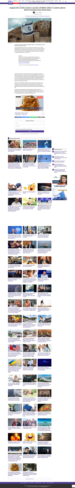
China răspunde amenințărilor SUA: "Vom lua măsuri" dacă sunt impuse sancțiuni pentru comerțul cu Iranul (15, 354)
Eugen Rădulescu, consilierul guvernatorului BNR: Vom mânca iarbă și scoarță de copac (60, 157)
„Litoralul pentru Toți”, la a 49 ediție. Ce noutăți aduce (29, 149)
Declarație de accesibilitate (50, 482)
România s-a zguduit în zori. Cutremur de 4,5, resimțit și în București (44, 193)
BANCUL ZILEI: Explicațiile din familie (29, 192)
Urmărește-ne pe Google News (45, 16)
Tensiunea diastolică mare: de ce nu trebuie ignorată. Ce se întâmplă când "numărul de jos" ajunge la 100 (14, 193)
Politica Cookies (31, 482)
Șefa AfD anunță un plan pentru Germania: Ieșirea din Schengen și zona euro (44, 324)
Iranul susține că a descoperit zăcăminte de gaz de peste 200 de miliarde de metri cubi (44, 413)
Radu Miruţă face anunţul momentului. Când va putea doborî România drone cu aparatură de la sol (28, 251)
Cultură (60, 0)
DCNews (10, 2)
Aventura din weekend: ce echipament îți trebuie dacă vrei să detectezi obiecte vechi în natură (44, 309)
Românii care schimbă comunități (48, 0)
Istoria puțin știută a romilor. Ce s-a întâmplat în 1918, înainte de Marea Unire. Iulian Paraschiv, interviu (44, 208)
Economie (33, 0)
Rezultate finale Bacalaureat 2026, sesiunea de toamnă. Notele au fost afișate (15, 413)
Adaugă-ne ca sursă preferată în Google (32, 16)
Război (23, 0)
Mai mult (43, 1)
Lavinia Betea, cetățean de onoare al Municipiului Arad (29, 428)
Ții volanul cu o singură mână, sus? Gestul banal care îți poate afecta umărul (14, 266)
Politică (19, 0)
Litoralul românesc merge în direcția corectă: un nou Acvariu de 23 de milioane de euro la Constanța (44, 385)
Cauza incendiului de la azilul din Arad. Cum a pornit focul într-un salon (29, 384)
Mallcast (38, 1)
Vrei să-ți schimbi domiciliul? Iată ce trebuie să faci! (29, 266)
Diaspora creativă (39, 0)
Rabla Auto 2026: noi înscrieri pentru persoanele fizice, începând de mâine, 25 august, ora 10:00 (29, 295)
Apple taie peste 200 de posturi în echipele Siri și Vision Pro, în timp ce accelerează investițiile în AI (44, 150)
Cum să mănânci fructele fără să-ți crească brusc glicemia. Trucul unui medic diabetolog (15, 324)
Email (42, 117)
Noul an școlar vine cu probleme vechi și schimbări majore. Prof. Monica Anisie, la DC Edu (44, 456)
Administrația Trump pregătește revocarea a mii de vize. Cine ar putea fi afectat (14, 150)
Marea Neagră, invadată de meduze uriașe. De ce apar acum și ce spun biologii (44, 368)
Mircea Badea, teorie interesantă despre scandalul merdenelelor (59, 161)
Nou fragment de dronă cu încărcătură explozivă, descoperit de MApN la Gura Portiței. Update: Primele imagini (30, 474)
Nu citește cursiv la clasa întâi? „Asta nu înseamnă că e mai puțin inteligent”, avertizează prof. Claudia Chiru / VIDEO (30, 280)
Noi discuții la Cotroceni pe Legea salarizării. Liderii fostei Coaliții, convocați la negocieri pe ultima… (33, 3)
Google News (24, 114)
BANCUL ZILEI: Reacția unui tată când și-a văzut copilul (29, 442)
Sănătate (56, 0)
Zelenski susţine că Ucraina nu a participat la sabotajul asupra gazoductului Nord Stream (29, 456)
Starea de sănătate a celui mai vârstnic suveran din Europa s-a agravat (14, 428)
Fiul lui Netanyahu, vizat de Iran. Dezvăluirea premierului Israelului (29, 236)
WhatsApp (34, 117)
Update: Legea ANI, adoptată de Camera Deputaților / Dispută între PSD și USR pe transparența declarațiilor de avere (44, 340)
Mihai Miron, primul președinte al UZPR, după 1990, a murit (14, 442)
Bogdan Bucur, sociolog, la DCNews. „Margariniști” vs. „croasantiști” (43, 279)
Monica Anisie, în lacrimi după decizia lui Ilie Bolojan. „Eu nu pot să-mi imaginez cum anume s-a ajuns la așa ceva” (15, 236)
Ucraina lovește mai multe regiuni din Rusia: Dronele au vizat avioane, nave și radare (14, 399)
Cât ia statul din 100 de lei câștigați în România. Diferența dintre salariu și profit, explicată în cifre (44, 295)
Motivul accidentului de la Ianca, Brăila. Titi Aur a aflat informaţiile (14, 279)
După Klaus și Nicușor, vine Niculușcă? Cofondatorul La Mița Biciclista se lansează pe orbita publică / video (60, 166)
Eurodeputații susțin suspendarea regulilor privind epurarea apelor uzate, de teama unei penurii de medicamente (15, 295)
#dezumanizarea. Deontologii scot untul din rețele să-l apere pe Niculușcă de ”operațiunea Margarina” (14, 474)
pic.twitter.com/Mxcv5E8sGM (24, 62)
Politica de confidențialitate (24, 482)
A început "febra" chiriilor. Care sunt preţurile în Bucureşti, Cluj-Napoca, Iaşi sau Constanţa (44, 354)
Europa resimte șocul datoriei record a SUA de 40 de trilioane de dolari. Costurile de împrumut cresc (30, 414)
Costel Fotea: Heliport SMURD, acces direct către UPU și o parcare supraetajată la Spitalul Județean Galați (14, 340)
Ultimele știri (15, 0)
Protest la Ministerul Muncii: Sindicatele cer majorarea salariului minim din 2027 (29, 368)
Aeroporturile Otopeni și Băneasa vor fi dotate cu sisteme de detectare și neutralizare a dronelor (44, 399)
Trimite (30, 131)
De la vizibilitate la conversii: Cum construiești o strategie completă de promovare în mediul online (30, 309)
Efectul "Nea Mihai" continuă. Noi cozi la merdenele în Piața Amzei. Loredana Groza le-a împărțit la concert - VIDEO (29, 354)
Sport (30, 1)
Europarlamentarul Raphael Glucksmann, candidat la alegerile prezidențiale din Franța (44, 443)
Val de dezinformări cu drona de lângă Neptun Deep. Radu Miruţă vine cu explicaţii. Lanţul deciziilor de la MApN (44, 251)
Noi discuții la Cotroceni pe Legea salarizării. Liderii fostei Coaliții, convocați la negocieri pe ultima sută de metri (60, 171)
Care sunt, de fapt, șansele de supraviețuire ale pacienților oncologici (14, 384)
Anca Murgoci (40, 12)
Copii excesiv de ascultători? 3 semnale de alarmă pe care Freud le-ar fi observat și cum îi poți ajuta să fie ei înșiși (29, 399)
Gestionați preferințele (38, 482)
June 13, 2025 (36, 64)
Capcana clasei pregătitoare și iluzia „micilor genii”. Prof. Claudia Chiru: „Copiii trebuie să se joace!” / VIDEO (29, 340)
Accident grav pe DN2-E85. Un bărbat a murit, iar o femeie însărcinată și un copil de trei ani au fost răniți (29, 165)
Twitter (27, 117)
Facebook (19, 117)
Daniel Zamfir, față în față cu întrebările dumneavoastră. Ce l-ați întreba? (44, 266)
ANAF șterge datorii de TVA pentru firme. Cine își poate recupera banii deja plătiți (43, 236)
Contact (44, 482)
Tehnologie (34, 1)
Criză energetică (27, 0)
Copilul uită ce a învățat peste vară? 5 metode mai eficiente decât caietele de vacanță (29, 207)
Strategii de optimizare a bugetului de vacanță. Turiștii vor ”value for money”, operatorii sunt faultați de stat (29, 325)
